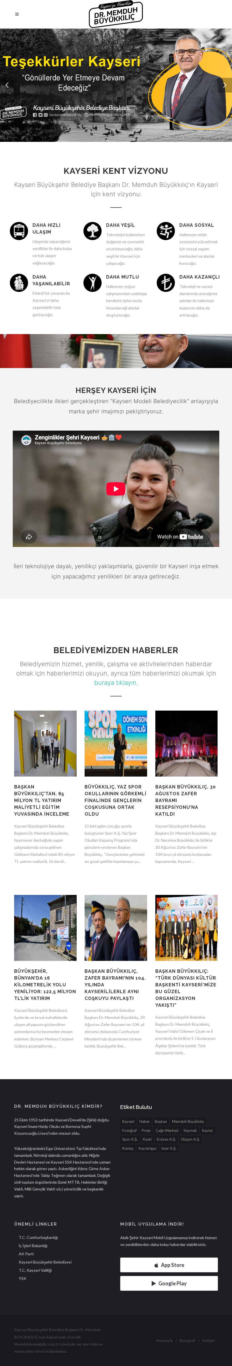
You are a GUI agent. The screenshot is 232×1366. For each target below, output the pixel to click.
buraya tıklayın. (116, 682)
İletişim (208, 1340)
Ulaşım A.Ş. (190, 1139)
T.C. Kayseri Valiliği (35, 1270)
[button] (7, 85)
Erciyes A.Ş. (166, 1139)
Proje (146, 1130)
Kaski (147, 1139)
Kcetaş (128, 1148)
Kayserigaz (147, 1148)
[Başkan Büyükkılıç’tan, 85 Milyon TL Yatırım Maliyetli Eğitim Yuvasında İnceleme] (45, 747)
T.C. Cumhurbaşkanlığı (38, 1237)
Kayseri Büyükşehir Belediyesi (45, 1262)
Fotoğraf (129, 1130)
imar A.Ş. (169, 1148)
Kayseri (128, 1121)
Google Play (172, 1283)
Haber (144, 1121)
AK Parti (26, 1253)
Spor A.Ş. (130, 1139)
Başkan (161, 1121)
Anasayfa (164, 1340)
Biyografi (187, 1340)
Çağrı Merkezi (167, 1130)
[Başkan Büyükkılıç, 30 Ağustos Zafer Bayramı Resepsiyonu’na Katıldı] (186, 747)
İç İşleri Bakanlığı (33, 1245)
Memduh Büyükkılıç (188, 1121)
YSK (22, 1278)
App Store (172, 1265)
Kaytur (207, 1130)
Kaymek (190, 1130)
